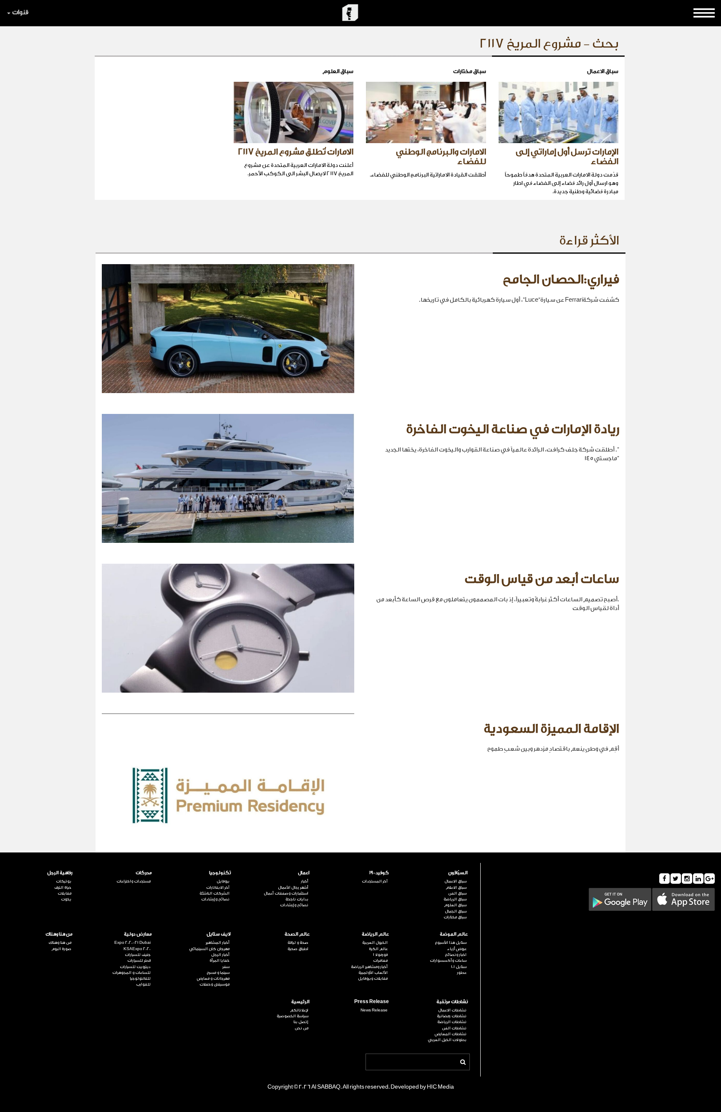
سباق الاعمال (455, 881)
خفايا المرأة (219, 960)
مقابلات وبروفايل (372, 978)
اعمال (304, 872)
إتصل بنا (300, 1022)
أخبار (304, 881)
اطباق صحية (297, 949)
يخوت (66, 899)
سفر (225, 967)
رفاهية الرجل (60, 872)
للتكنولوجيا (140, 978)
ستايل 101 (458, 967)
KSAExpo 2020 (137, 949)
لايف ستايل (219, 934)
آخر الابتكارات (217, 887)
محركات (143, 872)
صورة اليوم (61, 949)
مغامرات (380, 960)
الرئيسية (300, 1001)
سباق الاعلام (456, 887)
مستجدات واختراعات (133, 881)
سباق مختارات (455, 917)
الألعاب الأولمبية (372, 973)
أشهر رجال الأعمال (293, 887)
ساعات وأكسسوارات (448, 960)
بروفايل (223, 881)
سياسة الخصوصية (292, 1016)
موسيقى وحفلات (214, 984)
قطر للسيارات (138, 960)
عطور (461, 973)
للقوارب (143, 984)
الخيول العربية (374, 943)
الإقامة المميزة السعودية (551, 729)
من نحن (301, 1028)
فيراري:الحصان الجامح (561, 279)
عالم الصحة (297, 934)
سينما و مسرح (218, 973)
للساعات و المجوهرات (131, 973)
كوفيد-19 (378, 872)
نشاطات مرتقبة (452, 1001)
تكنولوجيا (220, 872)
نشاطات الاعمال (452, 1010)
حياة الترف (62, 887)
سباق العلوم (455, 905)
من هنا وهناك (59, 934)
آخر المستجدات (374, 881)
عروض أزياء (456, 949)
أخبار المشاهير (217, 943)
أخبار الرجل (220, 955)
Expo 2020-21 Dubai (132, 943)
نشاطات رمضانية (451, 1016)
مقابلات (64, 893)
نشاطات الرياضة (451, 1022)
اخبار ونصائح (455, 955)
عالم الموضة (454, 934)
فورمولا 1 (380, 955)
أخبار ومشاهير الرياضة (369, 967)
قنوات (20, 12)
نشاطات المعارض (450, 1034)
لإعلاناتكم (299, 1010)
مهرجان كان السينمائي (209, 949)
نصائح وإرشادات (294, 905)
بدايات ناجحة (296, 899)
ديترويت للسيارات (135, 967)
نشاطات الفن (454, 1028)
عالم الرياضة (375, 934)
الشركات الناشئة (214, 893)
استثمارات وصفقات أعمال (286, 893)
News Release (373, 1010)
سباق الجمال (455, 911)
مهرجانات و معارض (213, 978)
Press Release (371, 1001)
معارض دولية (137, 934)
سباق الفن (457, 893)
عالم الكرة (378, 949)
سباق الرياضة (455, 899)
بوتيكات (63, 881)
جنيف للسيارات (137, 955)
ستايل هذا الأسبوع (450, 943)
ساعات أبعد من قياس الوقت (541, 579)
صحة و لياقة (297, 943)
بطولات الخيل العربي (447, 1040)
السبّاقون (458, 872)
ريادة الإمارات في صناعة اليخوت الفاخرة (512, 429)
